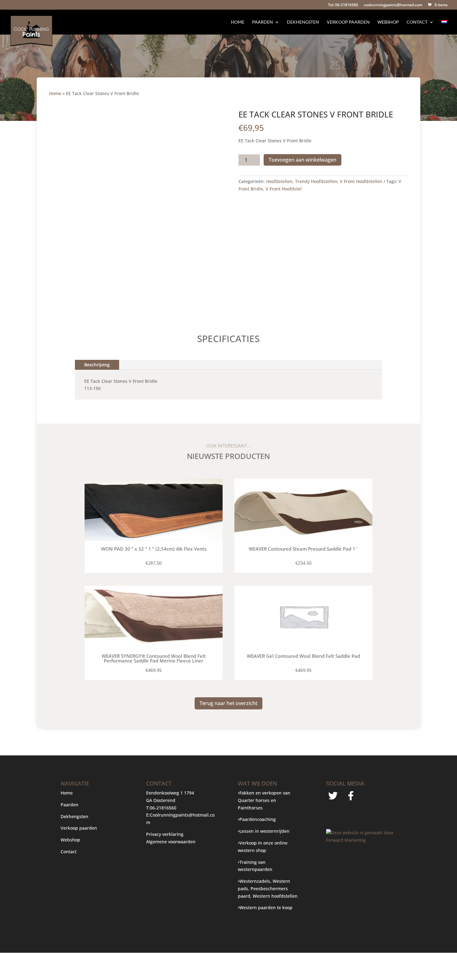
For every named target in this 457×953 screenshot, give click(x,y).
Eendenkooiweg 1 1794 (170, 793)
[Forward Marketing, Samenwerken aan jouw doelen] (361, 840)
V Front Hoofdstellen (361, 181)
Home (237, 22)
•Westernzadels (254, 881)
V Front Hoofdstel (283, 189)
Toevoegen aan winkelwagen (302, 159)
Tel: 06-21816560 (343, 5)
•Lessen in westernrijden (263, 831)
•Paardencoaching (257, 819)
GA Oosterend (160, 800)
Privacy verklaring (164, 834)
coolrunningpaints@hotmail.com (393, 5)
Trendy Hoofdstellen (316, 181)
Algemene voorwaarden (171, 842)
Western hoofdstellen (275, 896)
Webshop (388, 22)
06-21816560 (163, 808)
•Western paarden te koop (265, 907)
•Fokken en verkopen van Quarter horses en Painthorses (264, 800)
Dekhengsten (303, 22)
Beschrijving (97, 365)
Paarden (262, 22)
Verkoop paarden (348, 22)
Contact (417, 22)
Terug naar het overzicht (228, 703)
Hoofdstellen (279, 181)
